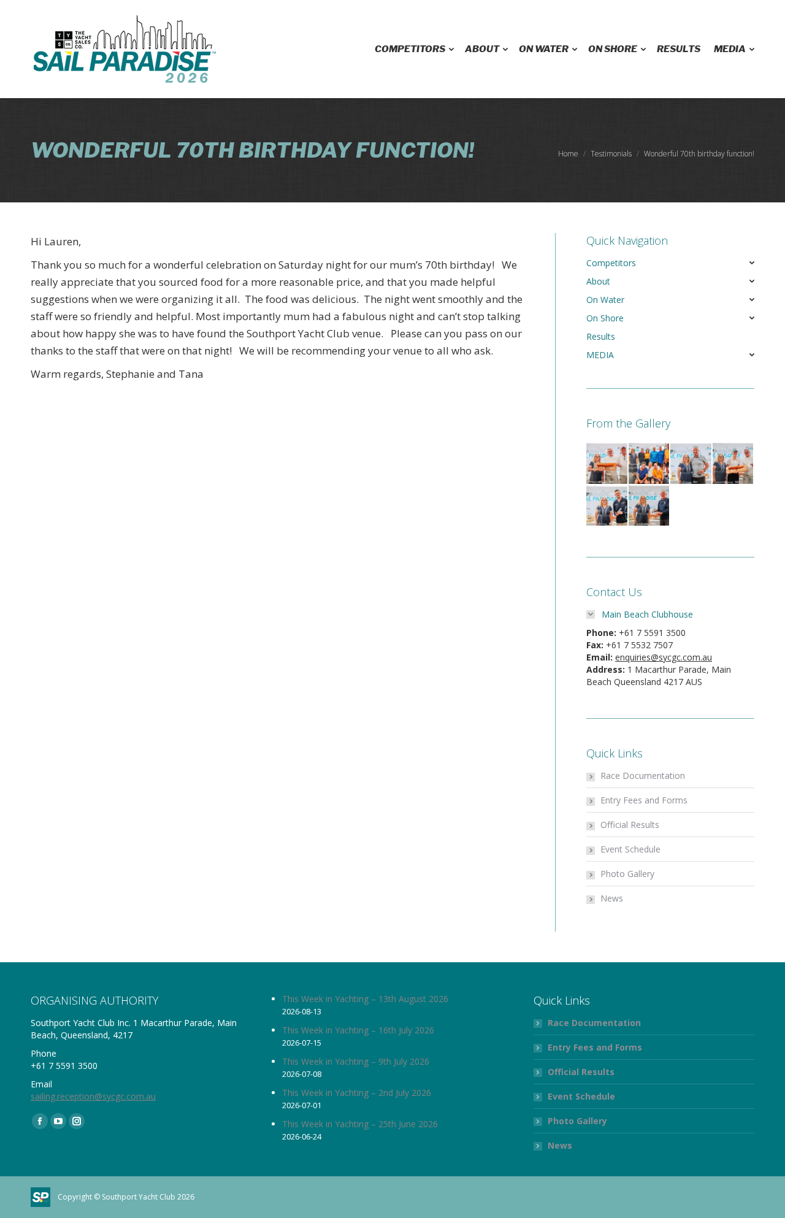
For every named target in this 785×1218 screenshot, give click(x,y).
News (611, 898)
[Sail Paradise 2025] (607, 464)
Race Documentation (642, 775)
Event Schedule (630, 849)
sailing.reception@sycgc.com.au (93, 1096)
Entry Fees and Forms (643, 800)
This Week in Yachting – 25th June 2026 (360, 1124)
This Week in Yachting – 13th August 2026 (365, 999)
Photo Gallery (627, 873)
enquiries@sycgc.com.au (663, 657)
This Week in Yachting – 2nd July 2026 (356, 1092)
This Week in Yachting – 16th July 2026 (358, 1030)
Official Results (629, 824)
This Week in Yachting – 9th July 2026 (355, 1061)
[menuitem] (413, 49)
